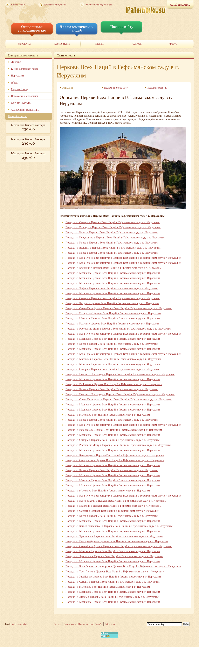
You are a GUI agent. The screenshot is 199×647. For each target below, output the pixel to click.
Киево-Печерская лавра (24, 68)
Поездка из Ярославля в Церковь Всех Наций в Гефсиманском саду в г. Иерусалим (114, 536)
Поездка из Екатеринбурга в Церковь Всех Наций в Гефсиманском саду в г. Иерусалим (116, 541)
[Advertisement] (24, 183)
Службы (98, 623)
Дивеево (16, 62)
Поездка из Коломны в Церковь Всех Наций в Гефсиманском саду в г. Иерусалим (113, 268)
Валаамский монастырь (24, 96)
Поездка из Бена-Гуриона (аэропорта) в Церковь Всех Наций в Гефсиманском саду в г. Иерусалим (123, 257)
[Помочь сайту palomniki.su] (121, 33)
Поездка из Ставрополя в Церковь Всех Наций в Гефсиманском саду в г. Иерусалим (114, 460)
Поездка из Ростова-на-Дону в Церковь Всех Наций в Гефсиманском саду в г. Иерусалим (118, 328)
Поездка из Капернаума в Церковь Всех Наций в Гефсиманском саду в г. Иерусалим (114, 455)
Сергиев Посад (19, 89)
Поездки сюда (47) (157, 87)
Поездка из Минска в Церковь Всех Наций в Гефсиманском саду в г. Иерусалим (112, 318)
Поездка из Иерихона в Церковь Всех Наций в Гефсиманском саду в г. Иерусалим (113, 430)
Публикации (110, 623)
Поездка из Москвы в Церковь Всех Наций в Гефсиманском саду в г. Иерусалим (112, 273)
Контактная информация (99, 4)
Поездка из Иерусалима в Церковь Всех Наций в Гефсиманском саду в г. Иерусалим (115, 237)
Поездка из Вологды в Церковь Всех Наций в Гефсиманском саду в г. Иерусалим (113, 227)
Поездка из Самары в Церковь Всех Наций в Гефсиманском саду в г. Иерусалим (112, 222)
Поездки (58, 623)
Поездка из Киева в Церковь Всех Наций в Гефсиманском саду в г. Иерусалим (111, 232)
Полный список (17, 116)
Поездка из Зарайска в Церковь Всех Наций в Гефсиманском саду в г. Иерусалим (113, 576)
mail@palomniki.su (20, 623)
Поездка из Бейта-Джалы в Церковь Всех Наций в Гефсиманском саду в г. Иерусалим (115, 500)
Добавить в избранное (55, 4)
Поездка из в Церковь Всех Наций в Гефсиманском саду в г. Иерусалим (107, 414)
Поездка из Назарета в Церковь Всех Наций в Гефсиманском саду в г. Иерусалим (113, 313)
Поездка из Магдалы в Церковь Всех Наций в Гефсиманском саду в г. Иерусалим (113, 359)
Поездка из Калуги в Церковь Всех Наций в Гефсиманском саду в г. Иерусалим (112, 303)
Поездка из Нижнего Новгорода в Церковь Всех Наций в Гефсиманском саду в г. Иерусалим (120, 374)
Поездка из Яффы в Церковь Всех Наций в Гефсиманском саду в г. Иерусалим (111, 288)
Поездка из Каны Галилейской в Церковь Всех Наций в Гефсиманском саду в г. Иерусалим (119, 526)
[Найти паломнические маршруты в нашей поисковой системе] (32, 35)
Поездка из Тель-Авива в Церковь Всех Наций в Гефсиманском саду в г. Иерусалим (114, 571)
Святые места (70, 623)
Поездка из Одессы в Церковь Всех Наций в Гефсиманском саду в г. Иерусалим (112, 511)
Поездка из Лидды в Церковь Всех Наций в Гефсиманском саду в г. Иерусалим (112, 597)
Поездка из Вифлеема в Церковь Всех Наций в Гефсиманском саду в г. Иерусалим (113, 384)
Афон (14, 82)
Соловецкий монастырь (25, 109)
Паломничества (85, 623)
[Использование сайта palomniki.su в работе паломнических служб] (77, 35)
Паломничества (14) (116, 87)
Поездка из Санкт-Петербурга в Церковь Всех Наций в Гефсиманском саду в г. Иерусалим (118, 308)
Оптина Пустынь (21, 103)
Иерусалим (17, 75)
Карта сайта (18, 4)
